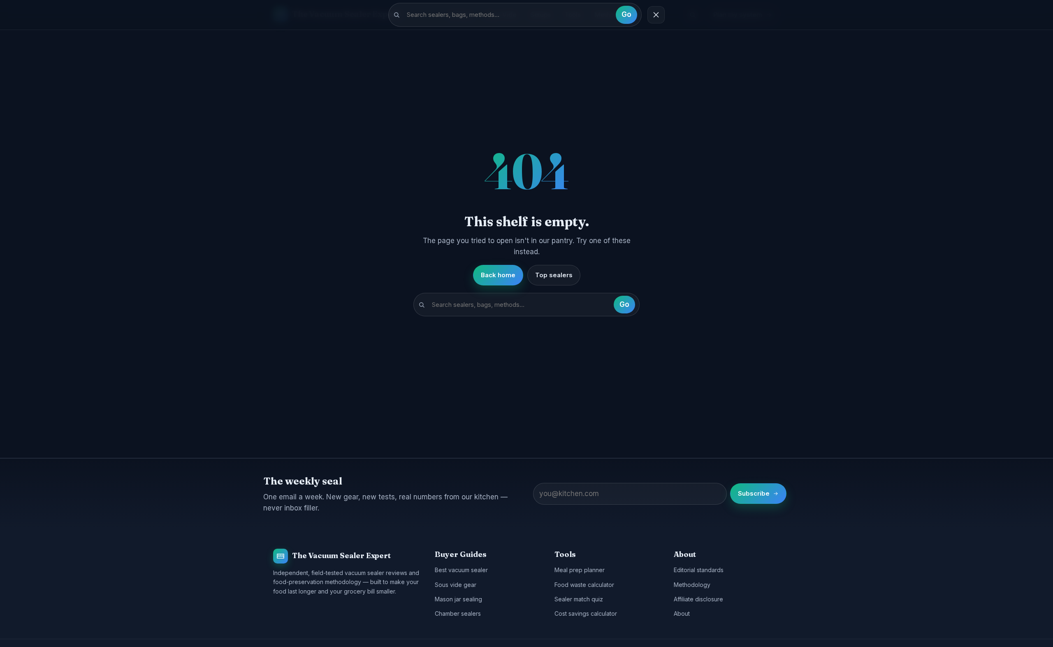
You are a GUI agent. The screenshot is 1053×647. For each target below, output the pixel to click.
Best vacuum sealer (461, 569)
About (682, 613)
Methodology (692, 584)
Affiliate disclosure (698, 599)
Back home (498, 275)
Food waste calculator (584, 584)
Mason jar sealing (458, 599)
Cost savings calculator (585, 613)
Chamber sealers (458, 613)
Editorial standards (699, 569)
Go (626, 14)
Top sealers (554, 275)
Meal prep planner (579, 569)
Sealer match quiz (578, 599)
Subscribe (754, 493)
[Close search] (656, 14)
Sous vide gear (455, 584)
